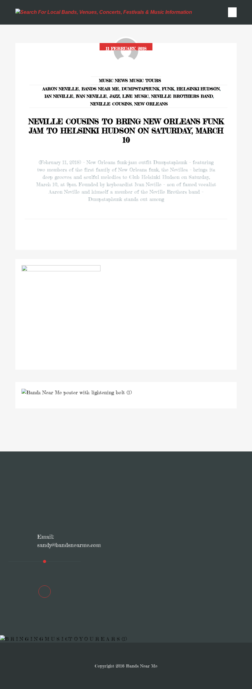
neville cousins (111, 103)
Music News (113, 80)
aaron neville (60, 88)
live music (135, 96)
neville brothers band (182, 96)
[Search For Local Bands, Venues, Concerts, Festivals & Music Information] (103, 12)
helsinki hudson (198, 88)
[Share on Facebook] (117, 234)
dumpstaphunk (140, 88)
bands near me (100, 88)
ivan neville (91, 96)
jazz (114, 96)
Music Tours (145, 80)
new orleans (151, 103)
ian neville (59, 96)
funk (168, 88)
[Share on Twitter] (134, 234)
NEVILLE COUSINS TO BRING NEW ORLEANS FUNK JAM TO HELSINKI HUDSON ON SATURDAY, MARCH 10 (126, 130)
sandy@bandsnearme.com (69, 544)
